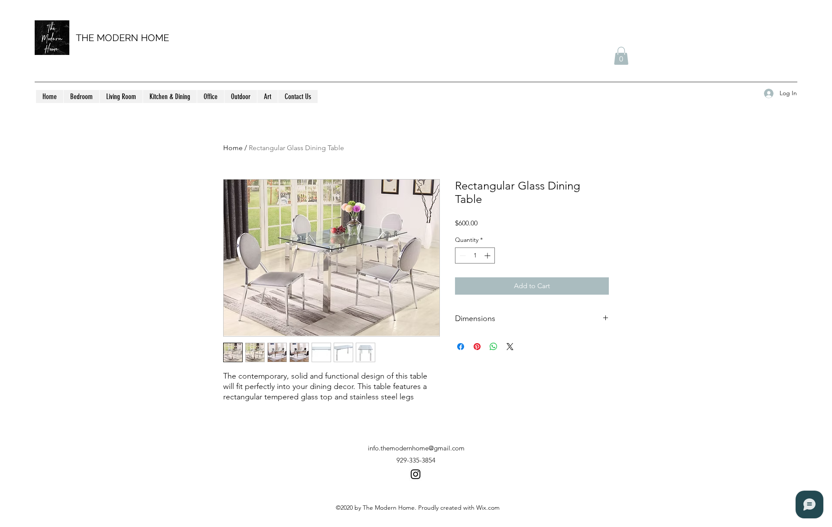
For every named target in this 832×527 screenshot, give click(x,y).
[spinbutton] (475, 255)
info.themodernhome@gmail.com (416, 448)
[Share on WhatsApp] (493, 346)
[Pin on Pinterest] (477, 346)
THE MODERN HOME (122, 37)
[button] (621, 56)
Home (233, 148)
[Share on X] (510, 346)
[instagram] (415, 474)
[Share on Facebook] (460, 346)
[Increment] (488, 255)
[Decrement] (461, 255)
